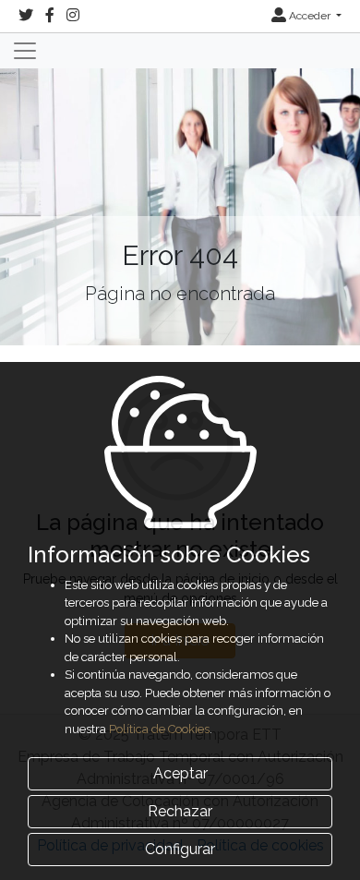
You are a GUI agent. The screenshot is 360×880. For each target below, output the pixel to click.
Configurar (180, 849)
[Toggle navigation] (25, 50)
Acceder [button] (309, 15)
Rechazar (180, 811)
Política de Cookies (159, 729)
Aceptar (180, 773)
